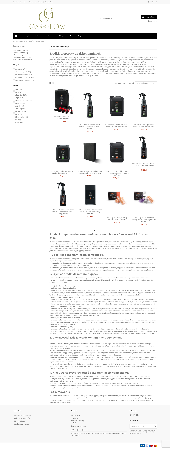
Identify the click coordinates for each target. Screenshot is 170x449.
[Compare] (62, 114)
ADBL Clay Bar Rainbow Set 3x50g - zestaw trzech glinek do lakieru (144, 220)
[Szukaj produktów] (122, 18)
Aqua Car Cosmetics (23, 100)
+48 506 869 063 (79, 426)
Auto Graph (20, 109)
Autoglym (19, 106)
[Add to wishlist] (59, 114)
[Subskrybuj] (154, 426)
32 (107, 231)
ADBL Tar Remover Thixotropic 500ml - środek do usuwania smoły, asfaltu (63, 212)
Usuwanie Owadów (21, 50)
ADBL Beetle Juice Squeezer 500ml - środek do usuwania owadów (89, 127)
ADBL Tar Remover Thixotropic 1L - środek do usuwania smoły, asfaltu (144, 165)
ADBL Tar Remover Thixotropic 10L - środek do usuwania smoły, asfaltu (117, 173)
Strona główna (49, 2)
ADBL (18, 89)
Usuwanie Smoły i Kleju (22, 57)
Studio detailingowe (21, 424)
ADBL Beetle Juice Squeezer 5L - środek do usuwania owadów (62, 172)
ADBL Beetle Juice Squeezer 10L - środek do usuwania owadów (117, 126)
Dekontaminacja (19, 46)
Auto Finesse (20, 103)
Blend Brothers (21, 117)
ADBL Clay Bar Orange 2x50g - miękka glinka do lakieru (117, 219)
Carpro (19, 122)
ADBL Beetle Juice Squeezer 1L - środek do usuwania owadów (144, 126)
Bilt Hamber (20, 111)
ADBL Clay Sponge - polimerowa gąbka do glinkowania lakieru (90, 172)
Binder (18, 114)
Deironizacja (19, 55)
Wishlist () (153, 2)
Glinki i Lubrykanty (21, 53)
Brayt (18, 120)
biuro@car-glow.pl (80, 430)
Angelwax (19, 98)
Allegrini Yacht (21, 95)
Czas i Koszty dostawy (20, 2)
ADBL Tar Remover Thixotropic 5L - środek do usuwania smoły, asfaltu (90, 212)
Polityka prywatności (36, 2)
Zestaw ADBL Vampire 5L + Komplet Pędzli (63, 118)
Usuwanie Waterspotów (23, 60)
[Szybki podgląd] (66, 114)
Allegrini (19, 92)
